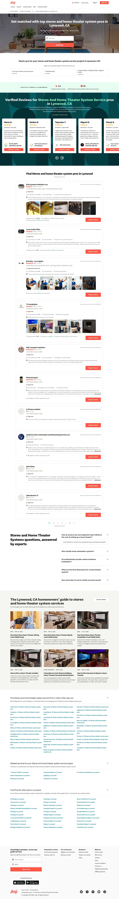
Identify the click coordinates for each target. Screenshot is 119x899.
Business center (66, 855)
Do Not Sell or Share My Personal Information (46, 892)
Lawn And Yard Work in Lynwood (20, 818)
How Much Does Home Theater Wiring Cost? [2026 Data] (24, 636)
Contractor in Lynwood (84, 821)
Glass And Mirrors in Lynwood (86, 799)
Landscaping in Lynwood (18, 821)
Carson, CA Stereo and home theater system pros (59, 723)
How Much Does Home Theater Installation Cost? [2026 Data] (89, 636)
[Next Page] (74, 523)
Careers (97, 858)
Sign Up (104, 2)
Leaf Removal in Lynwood (85, 827)
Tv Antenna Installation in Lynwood (88, 772)
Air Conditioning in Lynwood (86, 808)
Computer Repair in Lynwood (53, 772)
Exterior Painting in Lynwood (53, 805)
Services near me (49, 855)
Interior (13, 7)
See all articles (101, 599)
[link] (6, 145)
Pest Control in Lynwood (18, 824)
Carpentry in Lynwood (50, 779)
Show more (98, 394)
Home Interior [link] (14, 11)
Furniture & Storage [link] (25, 11)
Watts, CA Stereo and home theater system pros (25, 728)
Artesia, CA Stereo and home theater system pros (92, 739)
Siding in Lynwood (49, 824)
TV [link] (33, 11)
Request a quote (13, 149)
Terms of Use (25, 890)
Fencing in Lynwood (50, 811)
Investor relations (100, 863)
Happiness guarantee (101, 869)
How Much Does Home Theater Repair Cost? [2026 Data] (58, 636)
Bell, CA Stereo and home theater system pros (24, 739)
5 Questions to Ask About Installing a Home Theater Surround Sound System (59, 674)
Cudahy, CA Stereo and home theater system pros (26, 748)
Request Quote (93, 220)
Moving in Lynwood (50, 802)
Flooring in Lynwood (50, 799)
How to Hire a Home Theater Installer (24, 673)
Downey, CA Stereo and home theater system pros (26, 731)
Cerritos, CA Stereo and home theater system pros (92, 736)
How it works (99, 852)
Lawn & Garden (27, 7)
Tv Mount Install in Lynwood (19, 772)
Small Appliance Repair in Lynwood (88, 818)
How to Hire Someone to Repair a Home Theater (92, 674)
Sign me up (26, 869)
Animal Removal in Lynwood (86, 815)
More (34, 7)
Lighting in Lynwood (50, 775)
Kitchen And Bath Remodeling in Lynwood (23, 808)
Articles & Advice (42, 7)
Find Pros (59, 45)
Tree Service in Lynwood (18, 802)
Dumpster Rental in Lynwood (53, 808)
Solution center (83, 852)
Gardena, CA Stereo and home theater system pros (59, 731)
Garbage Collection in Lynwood (20, 827)
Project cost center (84, 855)
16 (69, 523)
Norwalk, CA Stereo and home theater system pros (93, 707)
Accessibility (27, 892)
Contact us (98, 866)
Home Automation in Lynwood (19, 775)
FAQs (80, 858)
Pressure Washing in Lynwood (53, 827)
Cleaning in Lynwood (16, 805)
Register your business (68, 852)
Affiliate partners (100, 871)
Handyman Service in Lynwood (53, 818)
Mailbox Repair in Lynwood (52, 815)
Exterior (19, 7)
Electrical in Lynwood (17, 779)
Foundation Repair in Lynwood (86, 824)
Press (96, 860)
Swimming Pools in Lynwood (86, 802)
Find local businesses (51, 852)
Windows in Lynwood (83, 805)
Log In (95, 2)
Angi (11, 631)
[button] (33, 208)
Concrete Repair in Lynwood (52, 821)
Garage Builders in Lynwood (85, 811)
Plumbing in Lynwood (17, 799)
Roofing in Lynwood (16, 811)
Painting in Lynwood (16, 815)
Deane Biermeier (49, 669)
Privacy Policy (34, 890)
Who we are (98, 855)
